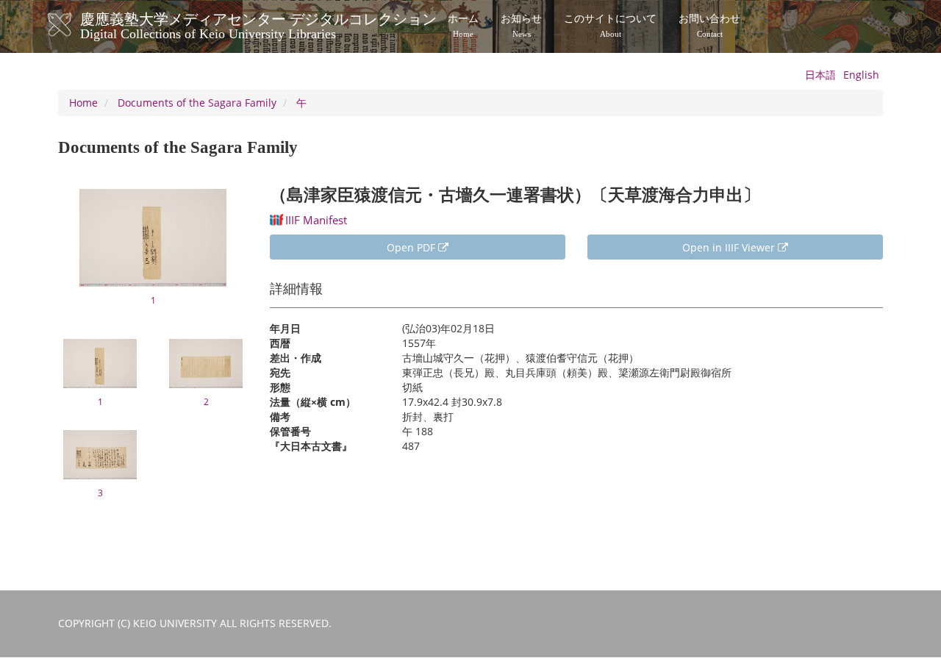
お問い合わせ (709, 25)
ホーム (463, 25)
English (861, 75)
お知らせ (521, 25)
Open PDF (412, 247)
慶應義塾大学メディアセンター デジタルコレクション (258, 24)
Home (83, 103)
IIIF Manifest (316, 219)
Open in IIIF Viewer (730, 247)
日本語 (820, 75)
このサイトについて (610, 25)
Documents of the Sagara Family (197, 103)
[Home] (74, 25)
